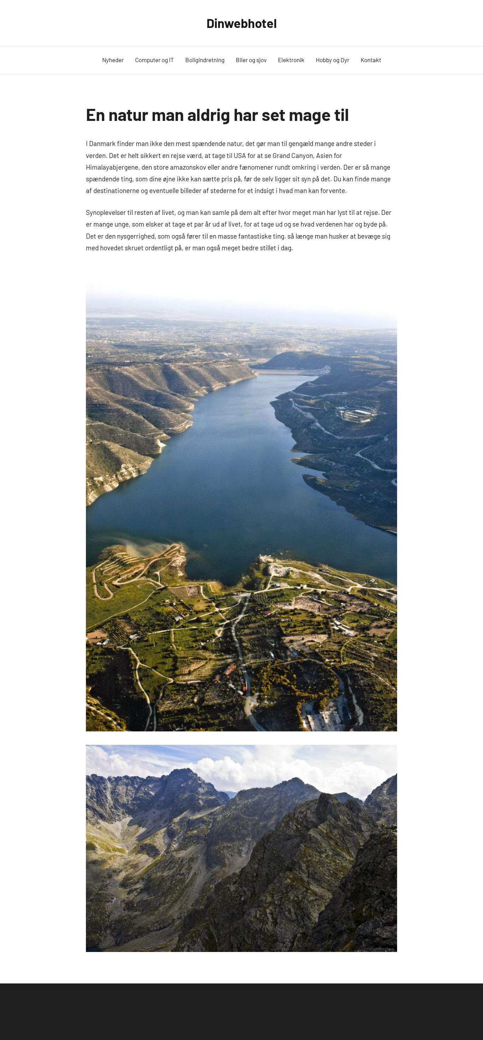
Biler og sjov (251, 59)
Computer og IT (154, 59)
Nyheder (113, 59)
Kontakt (371, 59)
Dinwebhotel (241, 22)
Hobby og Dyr (332, 59)
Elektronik (291, 59)
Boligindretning (205, 59)
